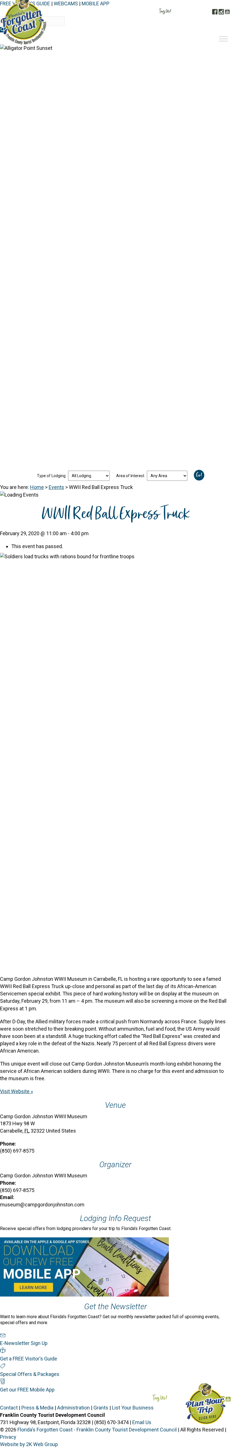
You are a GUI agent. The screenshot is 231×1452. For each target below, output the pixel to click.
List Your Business (133, 1408)
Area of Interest (130, 475)
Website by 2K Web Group (29, 1444)
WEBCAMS (66, 3)
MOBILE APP (95, 3)
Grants (100, 1408)
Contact (9, 1408)
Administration (73, 1408)
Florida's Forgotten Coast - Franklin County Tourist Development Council (97, 1430)
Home (37, 487)
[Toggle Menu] (223, 38)
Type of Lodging (51, 475)
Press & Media (37, 1408)
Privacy (8, 1437)
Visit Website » (16, 1091)
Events (56, 487)
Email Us (141, 1422)
